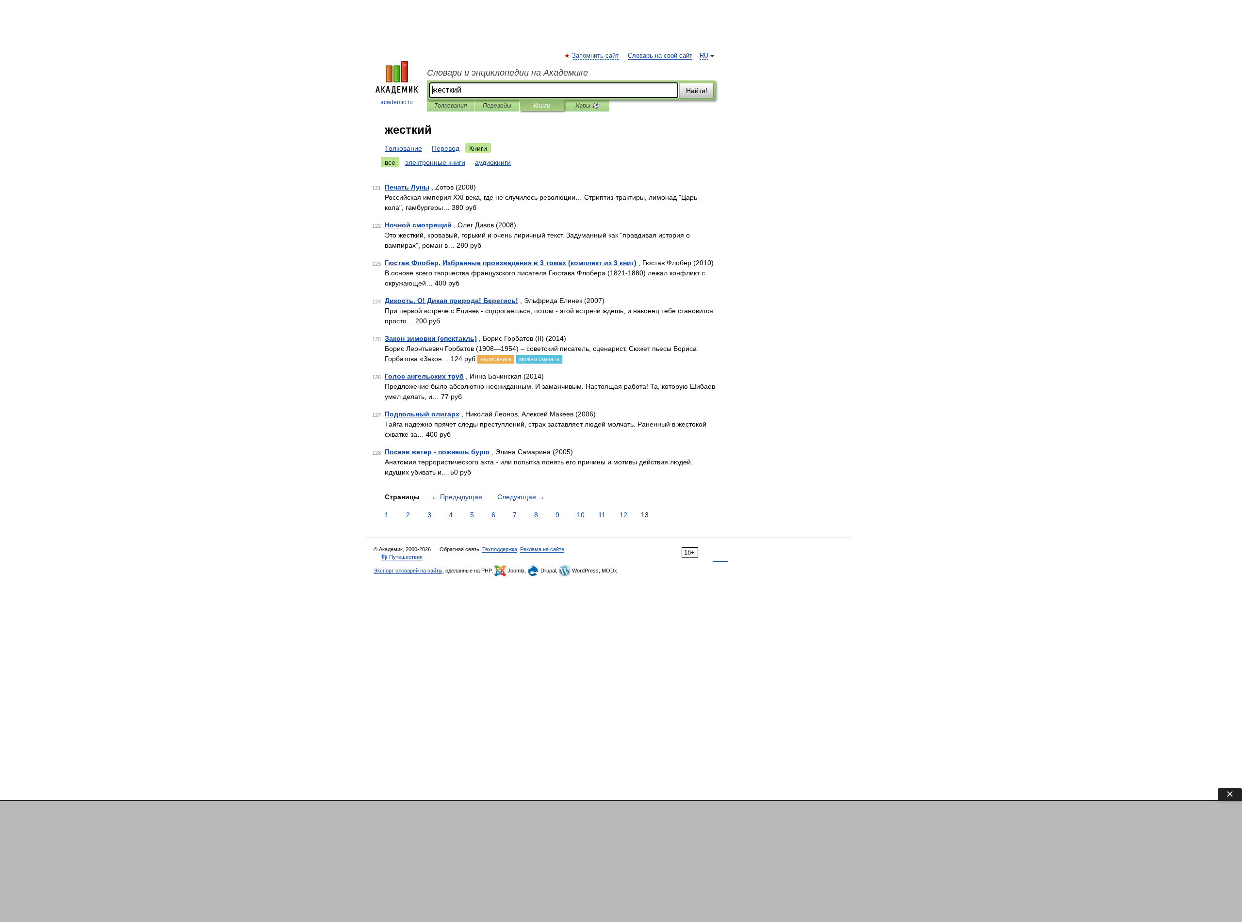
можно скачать (539, 359)
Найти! (696, 91)
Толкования (450, 105)
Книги (542, 105)
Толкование (403, 148)
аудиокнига (495, 359)
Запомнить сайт (596, 55)
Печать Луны (407, 187)
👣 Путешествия (402, 557)
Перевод (445, 148)
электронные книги (435, 162)
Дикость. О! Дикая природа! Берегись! (451, 300)
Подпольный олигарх (422, 414)
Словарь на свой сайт (660, 55)
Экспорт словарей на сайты (408, 570)
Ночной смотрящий (418, 225)
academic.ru (396, 102)
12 (623, 515)
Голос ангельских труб (424, 376)
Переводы (497, 105)
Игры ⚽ (587, 105)
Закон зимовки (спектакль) (431, 338)
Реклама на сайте (542, 549)
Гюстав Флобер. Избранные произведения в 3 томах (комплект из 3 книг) (511, 263)
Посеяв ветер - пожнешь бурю (437, 452)
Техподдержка (499, 549)
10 (581, 515)
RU (704, 55)
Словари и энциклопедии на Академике (507, 73)
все (390, 162)
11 (601, 515)
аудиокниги (493, 162)
